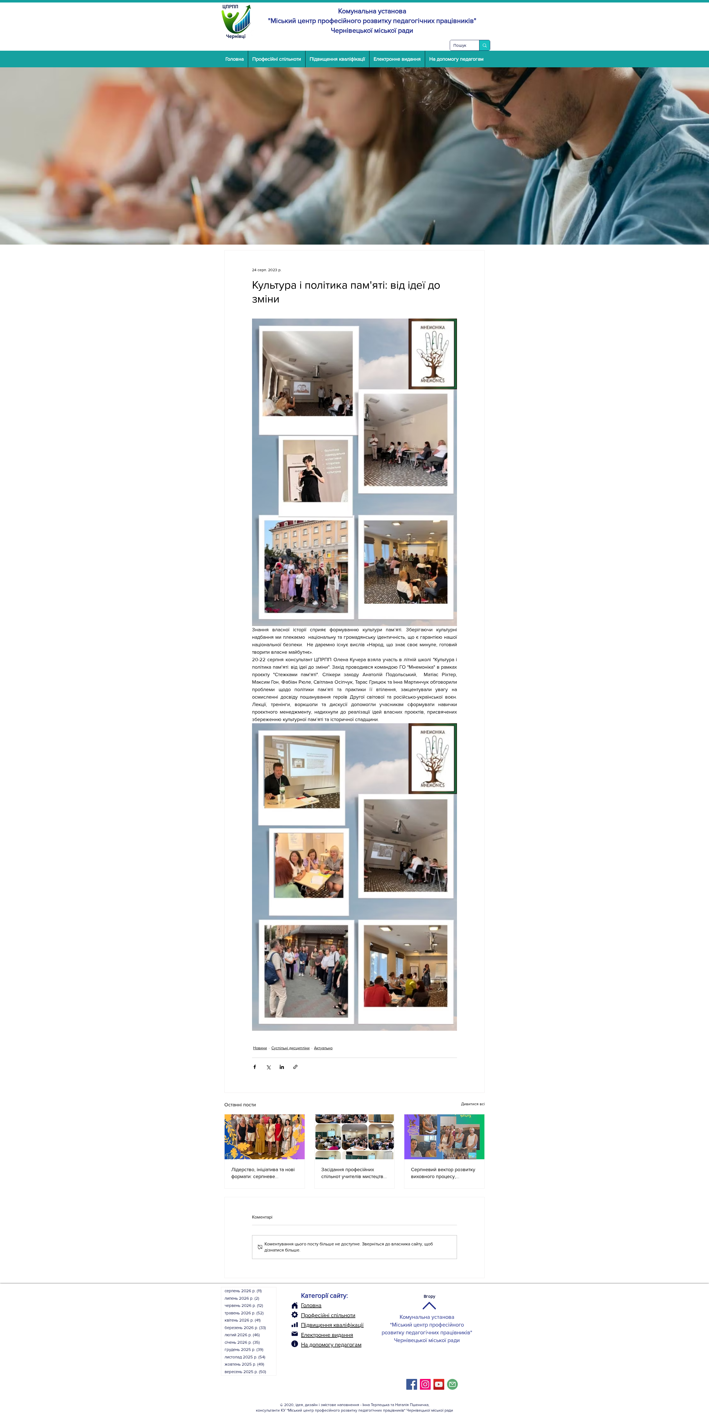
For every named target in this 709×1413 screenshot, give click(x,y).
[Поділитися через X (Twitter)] (268, 1067)
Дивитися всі (473, 1104)
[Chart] (294, 1324)
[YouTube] (438, 1384)
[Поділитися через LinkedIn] (281, 1067)
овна (315, 1305)
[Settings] (294, 1314)
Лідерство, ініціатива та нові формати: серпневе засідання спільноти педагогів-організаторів (263, 1173)
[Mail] (294, 1333)
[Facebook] (411, 1384)
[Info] (294, 1343)
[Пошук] (484, 45)
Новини (260, 1048)
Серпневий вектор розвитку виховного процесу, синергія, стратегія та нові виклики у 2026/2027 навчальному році (443, 1173)
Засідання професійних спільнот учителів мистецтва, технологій (354, 1173)
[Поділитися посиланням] (295, 1067)
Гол (305, 1305)
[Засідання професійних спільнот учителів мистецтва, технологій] (355, 1136)
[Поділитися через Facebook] (254, 1067)
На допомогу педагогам (331, 1345)
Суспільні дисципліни (290, 1048)
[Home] (294, 1305)
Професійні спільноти (328, 1315)
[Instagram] (425, 1384)
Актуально (323, 1048)
